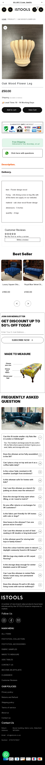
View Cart (32, 110)
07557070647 (14, 740)
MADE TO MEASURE (10, 654)
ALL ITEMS (6, 634)
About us (5, 713)
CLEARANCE (7, 675)
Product (11, 19)
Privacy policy (7, 692)
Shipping (5, 97)
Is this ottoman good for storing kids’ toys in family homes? (18, 540)
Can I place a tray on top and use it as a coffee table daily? (20, 464)
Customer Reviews (9, 680)
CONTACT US (7, 665)
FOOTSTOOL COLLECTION (13, 639)
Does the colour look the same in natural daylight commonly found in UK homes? (20, 549)
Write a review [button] (22, 240)
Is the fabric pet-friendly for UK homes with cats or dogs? (19, 515)
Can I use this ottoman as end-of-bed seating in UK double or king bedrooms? (20, 532)
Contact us (6, 718)
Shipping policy (8, 702)
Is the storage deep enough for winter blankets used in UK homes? (19, 566)
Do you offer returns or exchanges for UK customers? (19, 506)
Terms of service (9, 707)
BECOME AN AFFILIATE (11, 670)
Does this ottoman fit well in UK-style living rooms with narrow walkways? (19, 585)
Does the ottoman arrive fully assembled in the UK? (20, 455)
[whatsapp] (5, 754)
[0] (34, 12)
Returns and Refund (10, 697)
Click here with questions (22, 153)
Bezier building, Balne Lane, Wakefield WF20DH (27, 729)
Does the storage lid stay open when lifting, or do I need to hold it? (18, 498)
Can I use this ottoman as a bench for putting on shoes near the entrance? (19, 489)
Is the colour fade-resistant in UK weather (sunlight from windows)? (17, 472)
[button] (28, 303)
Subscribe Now (21, 340)
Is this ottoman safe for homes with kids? (18, 481)
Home (4, 19)
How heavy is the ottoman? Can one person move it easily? (18, 523)
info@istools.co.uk (14, 735)
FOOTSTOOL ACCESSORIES (14, 644)
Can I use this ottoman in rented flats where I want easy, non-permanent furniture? (19, 575)
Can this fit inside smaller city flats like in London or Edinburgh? (19, 437)
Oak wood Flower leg (27, 19)
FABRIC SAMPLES (9, 649)
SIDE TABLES (7, 659)
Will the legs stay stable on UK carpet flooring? (19, 557)
